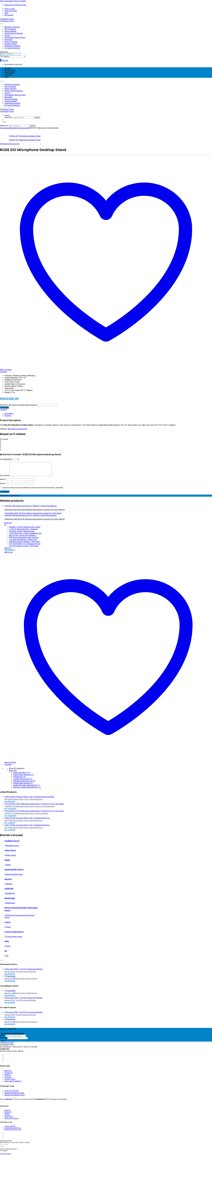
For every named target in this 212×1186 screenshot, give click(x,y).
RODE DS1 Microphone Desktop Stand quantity (18, 405)
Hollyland (8, 506)
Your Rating (4, 459)
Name (3, 479)
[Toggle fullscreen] (3, 1144)
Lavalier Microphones (22, 779)
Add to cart (4, 407)
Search (7, 115)
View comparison (5, 1154)
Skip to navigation (7, 1)
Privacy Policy (9, 1079)
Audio (7, 128)
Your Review (4, 475)
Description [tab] (8, 413)
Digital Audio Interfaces (23, 775)
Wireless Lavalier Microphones (45, 506)
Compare (3, 372)
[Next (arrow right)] (3, 1146)
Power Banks (9, 72)
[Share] (5, 1144)
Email (2, 483)
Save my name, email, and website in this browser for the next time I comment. (33, 488)
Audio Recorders (21, 773)
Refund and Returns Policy (14, 1095)
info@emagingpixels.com (14, 1093)
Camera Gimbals (10, 44)
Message (3, 1038)
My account (8, 15)
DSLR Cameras (10, 29)
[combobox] (10, 54)
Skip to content (20, 1)
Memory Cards (10, 70)
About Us (7, 1071)
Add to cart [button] (8, 552)
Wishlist (7, 1075)
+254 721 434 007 (11, 1091)
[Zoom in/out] (1, 1144)
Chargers (7, 68)
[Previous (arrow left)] (1, 1146)
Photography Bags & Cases (15, 37)
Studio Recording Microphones (26, 785)
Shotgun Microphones (23, 783)
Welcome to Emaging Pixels (15, 5)
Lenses (7, 35)
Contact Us (8, 1073)
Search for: (4, 52)
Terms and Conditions (12, 1081)
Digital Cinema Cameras (13, 33)
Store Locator (9, 9)
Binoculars (8, 40)
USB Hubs (8, 75)
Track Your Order (10, 11)
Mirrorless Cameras (12, 27)
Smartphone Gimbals (12, 46)
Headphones (19, 777)
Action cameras (10, 31)
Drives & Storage (11, 42)
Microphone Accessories (18, 128)
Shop (6, 13)
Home (2, 128)
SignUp (3, 1040)
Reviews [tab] (7, 416)
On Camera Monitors (12, 48)
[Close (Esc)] (7, 1144)
